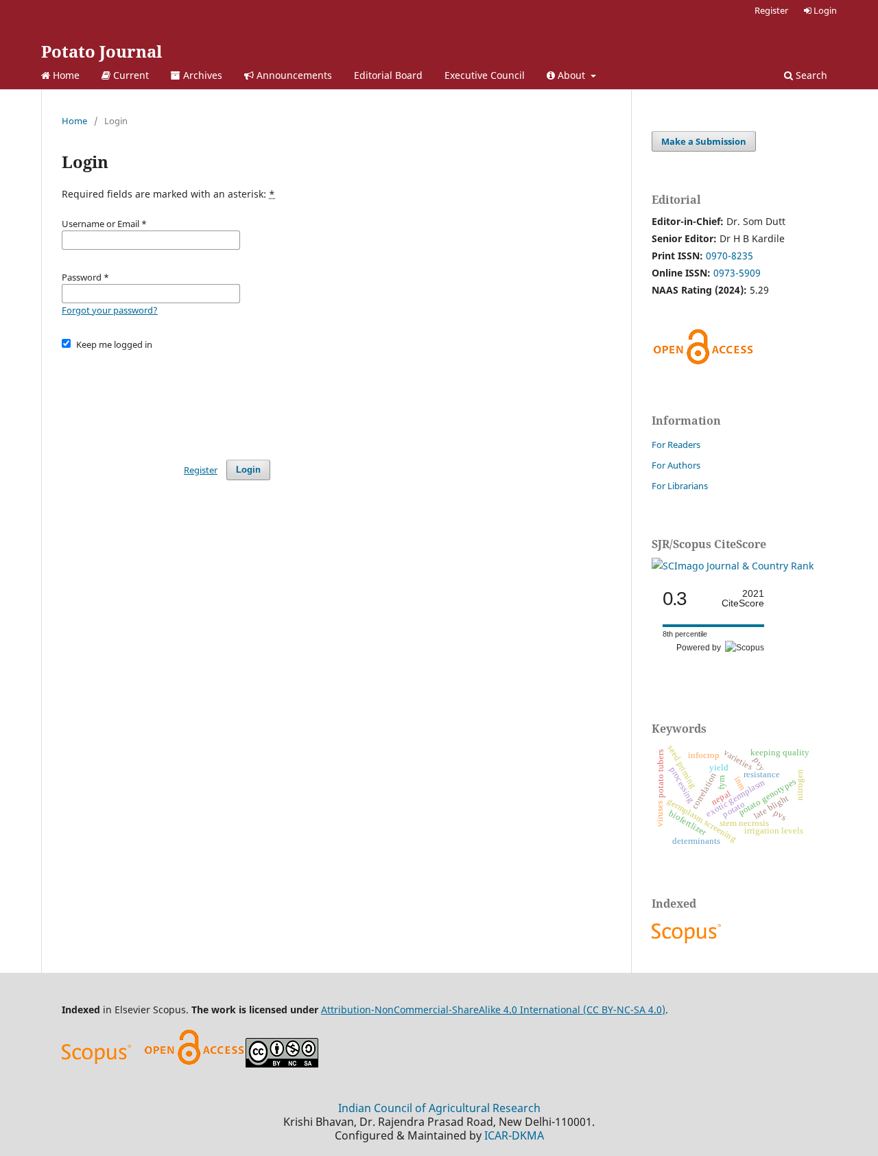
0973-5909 (737, 272)
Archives (201, 75)
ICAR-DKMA (514, 1135)
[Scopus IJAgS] (688, 942)
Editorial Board (388, 75)
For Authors (676, 465)
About (571, 75)
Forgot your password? (110, 310)
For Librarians (680, 486)
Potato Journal (101, 51)
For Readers (676, 444)
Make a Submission (703, 141)
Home (65, 75)
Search (810, 75)
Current (129, 75)
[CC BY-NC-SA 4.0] (282, 1063)
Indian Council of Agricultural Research (439, 1108)
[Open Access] (194, 1063)
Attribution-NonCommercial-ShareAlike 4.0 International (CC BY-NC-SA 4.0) (493, 1009)
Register (771, 10)
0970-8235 (729, 255)
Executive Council (484, 75)
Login (824, 10)
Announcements (293, 75)
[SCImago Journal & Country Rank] (733, 565)
